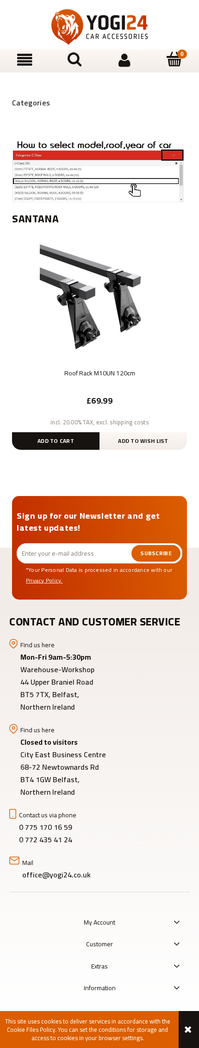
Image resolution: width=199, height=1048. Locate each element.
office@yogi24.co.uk (56, 875)
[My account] (124, 60)
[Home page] (99, 27)
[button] (25, 60)
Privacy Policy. (44, 580)
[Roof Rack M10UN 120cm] (99, 303)
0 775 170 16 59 (45, 827)
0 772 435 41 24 (46, 839)
